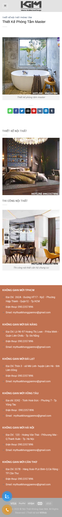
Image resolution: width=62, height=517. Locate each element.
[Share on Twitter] (22, 111)
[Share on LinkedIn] (46, 111)
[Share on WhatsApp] (10, 111)
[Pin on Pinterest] (34, 111)
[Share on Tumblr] (52, 111)
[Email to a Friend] (28, 111)
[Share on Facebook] (16, 111)
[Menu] (5, 6)
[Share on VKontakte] (40, 111)
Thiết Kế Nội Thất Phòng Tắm (17, 18)
